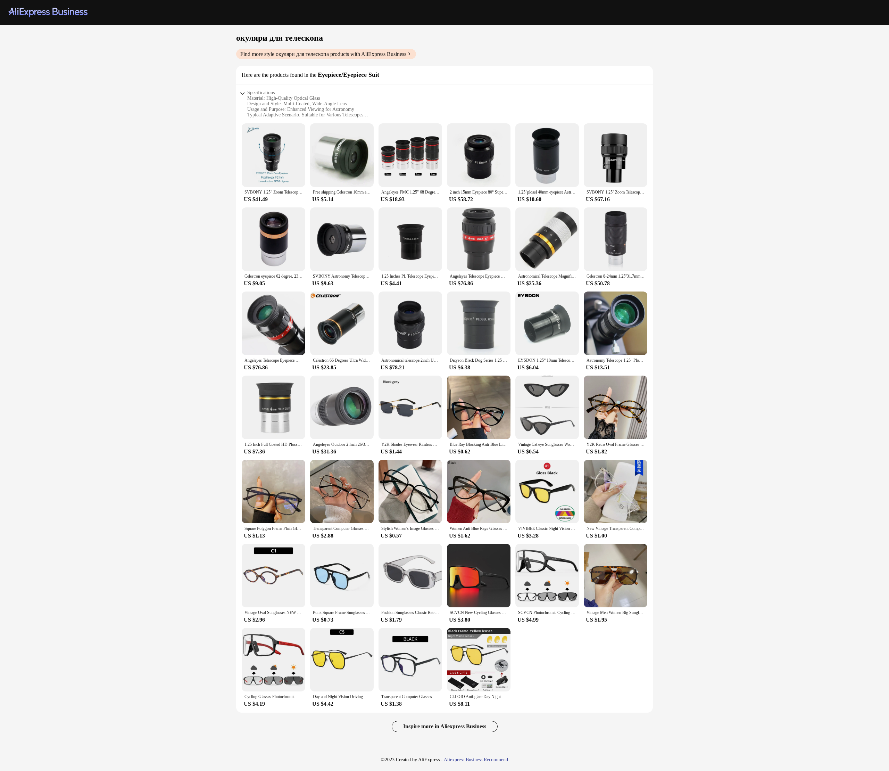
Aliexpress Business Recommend (476, 759)
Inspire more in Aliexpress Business (444, 726)
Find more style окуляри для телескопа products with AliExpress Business (323, 54)
